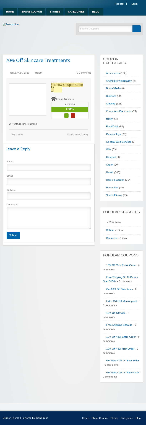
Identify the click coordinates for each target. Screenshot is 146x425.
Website (11, 190)
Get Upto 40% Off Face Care (122, 372)
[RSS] (142, 4)
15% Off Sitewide (116, 313)
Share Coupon (32, 11)
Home (10, 11)
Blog (96, 11)
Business (111, 96)
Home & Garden (115, 180)
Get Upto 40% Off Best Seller (122, 360)
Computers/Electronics (119, 111)
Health (38, 72)
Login (134, 4)
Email (10, 175)
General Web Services (118, 142)
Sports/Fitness (114, 195)
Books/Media (113, 88)
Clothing (110, 103)
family (109, 119)
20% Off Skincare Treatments (38, 60)
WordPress (42, 418)
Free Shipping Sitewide (119, 325)
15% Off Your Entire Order (121, 265)
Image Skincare (65, 99)
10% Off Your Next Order (120, 349)
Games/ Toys (113, 134)
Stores (55, 11)
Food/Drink (112, 126)
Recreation (112, 187)
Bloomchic (112, 238)
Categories (76, 11)
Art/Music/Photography (119, 80)
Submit (13, 235)
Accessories (113, 73)
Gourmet (111, 157)
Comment (12, 204)
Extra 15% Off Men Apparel (121, 301)
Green (109, 164)
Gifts (108, 149)
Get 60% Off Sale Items (119, 289)
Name (10, 161)
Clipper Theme (11, 418)
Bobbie (110, 230)
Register (119, 4)
